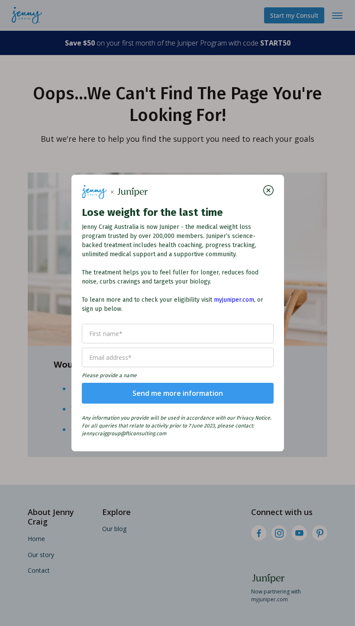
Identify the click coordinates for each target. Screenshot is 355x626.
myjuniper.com (234, 299)
